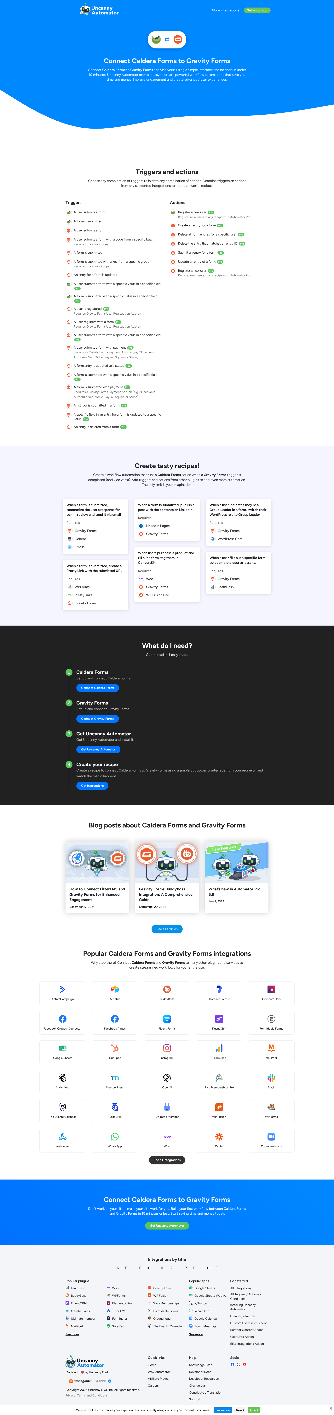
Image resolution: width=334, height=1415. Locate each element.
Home (152, 1365)
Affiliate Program (159, 1378)
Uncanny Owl (98, 1372)
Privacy (70, 1395)
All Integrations (240, 1288)
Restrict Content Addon (246, 1330)
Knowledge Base (200, 1365)
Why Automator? (159, 1372)
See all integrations (167, 1160)
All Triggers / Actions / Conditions (245, 1296)
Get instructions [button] (92, 786)
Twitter (238, 1364)
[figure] (69, 212)
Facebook (232, 1364)
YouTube (244, 1364)
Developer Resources (204, 1378)
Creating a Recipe (242, 1316)
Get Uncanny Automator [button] (98, 749)
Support (194, 1399)
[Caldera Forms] (156, 39)
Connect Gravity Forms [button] (97, 719)
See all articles (167, 929)
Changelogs (197, 1385)
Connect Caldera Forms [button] (97, 688)
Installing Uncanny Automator (243, 1307)
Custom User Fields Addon (249, 1323)
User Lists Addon (242, 1337)
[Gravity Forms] (177, 39)
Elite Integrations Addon (247, 1344)
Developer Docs (200, 1372)
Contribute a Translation (205, 1392)
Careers (153, 1385)
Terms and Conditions (92, 1395)
